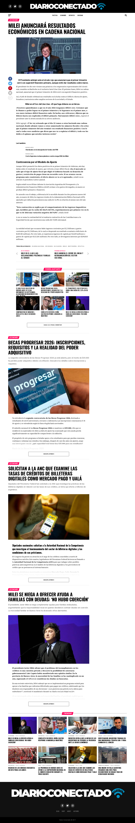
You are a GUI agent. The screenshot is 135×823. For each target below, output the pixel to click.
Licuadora (58, 246)
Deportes (72, 15)
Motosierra (73, 246)
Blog (57, 811)
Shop (63, 811)
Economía (63, 15)
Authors (76, 811)
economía (49, 246)
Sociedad (80, 15)
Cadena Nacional (38, 246)
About (69, 811)
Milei (65, 246)
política (81, 246)
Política (54, 15)
